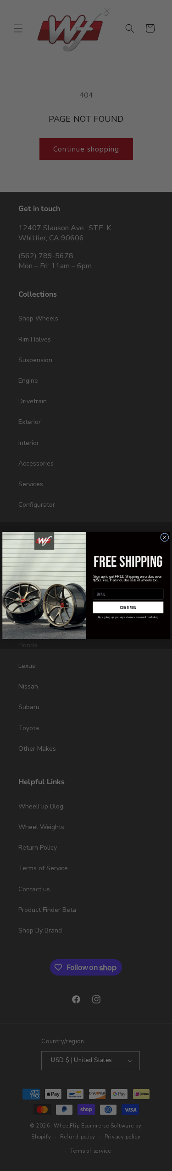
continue (128, 607)
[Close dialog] (164, 537)
